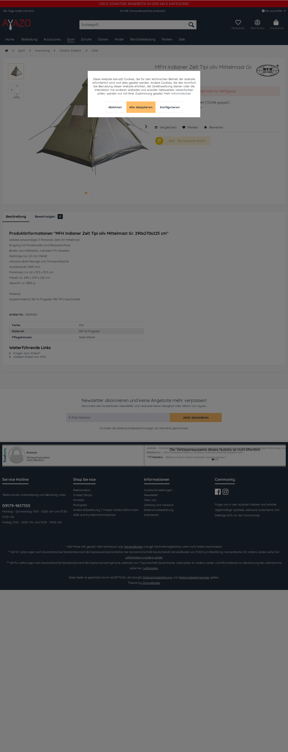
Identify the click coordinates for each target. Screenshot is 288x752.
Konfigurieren (170, 107)
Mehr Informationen (177, 93)
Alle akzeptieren (141, 107)
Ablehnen (115, 107)
